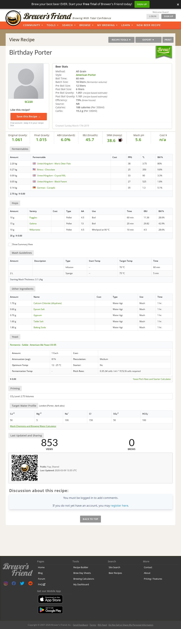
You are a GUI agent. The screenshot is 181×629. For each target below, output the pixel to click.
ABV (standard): (66, 135)
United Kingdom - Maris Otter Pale (54, 163)
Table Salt (38, 321)
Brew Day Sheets (82, 573)
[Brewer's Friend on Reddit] (30, 584)
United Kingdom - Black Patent (52, 181)
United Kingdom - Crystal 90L (51, 175)
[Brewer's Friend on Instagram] (6, 584)
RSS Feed (102, 624)
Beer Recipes (115, 573)
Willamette (35, 229)
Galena (33, 223)
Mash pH (138, 135)
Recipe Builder (80, 567)
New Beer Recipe (149, 25)
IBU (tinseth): (90, 135)
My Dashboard (81, 584)
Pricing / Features (153, 578)
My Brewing (106, 25)
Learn (125, 25)
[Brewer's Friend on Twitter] (22, 584)
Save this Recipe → (29, 116)
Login (152, 16)
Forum (41, 578)
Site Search (114, 567)
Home (41, 567)
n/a (162, 139)
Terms (93, 624)
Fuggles (33, 217)
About (147, 573)
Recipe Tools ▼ (121, 39)
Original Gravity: (17, 135)
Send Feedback (80, 624)
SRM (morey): (114, 135)
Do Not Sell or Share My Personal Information (131, 624)
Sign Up (142, 4)
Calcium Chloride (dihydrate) (48, 303)
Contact (148, 567)
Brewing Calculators (83, 578)
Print (168, 39)
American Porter (86, 75)
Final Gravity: (42, 135)
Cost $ (163, 135)
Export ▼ (148, 39)
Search (67, 25)
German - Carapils (46, 187)
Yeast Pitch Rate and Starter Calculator (152, 379)
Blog (40, 573)
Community (31, 25)
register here (119, 506)
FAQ (40, 584)
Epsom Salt (39, 309)
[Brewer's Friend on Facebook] (14, 584)
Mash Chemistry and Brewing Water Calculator (33, 426)
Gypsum (38, 315)
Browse (85, 25)
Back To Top (90, 519)
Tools (51, 25)
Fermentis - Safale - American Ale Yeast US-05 (33, 344)
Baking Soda (40, 327)
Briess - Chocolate (46, 169)
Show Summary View (22, 244)
